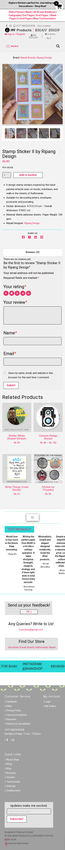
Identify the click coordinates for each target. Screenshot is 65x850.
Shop (9, 764)
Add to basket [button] (18, 426)
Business (11, 773)
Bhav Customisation (44, 18)
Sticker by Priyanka (48, 488)
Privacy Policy (13, 710)
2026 (11, 12)
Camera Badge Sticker (48, 437)
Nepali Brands (28, 57)
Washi (29, 12)
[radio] (6, 293)
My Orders (50, 706)
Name (10, 332)
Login (48, 701)
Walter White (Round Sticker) (16, 437)
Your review (16, 302)
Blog (8, 768)
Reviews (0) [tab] (33, 252)
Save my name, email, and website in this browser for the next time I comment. (30, 375)
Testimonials (13, 781)
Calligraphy (15, 15)
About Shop (12, 759)
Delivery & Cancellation (18, 723)
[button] (11, 46)
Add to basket (28, 175)
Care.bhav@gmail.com (31, 629)
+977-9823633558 (14, 729)
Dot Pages (28, 15)
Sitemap (11, 786)
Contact (10, 777)
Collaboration (13, 790)
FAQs (9, 706)
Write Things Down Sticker (16, 488)
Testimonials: (19, 529)
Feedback (11, 701)
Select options (49, 426)
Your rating (15, 286)
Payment (11, 719)
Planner (19, 12)
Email (10, 353)
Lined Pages (25, 18)
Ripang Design (44, 57)
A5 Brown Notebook (45, 12)
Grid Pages (42, 15)
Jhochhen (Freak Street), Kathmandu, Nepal (31, 647)
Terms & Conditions (16, 715)
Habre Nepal (22, 843)
